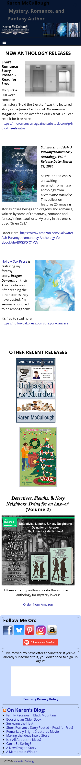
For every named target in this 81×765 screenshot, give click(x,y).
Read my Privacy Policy (40, 699)
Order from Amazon (38, 604)
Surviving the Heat (19, 723)
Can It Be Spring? (18, 743)
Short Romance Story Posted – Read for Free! (39, 727)
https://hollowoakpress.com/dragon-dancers (35, 323)
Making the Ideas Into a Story (27, 735)
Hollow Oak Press (14, 261)
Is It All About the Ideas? (23, 739)
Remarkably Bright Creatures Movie (32, 731)
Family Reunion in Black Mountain (31, 715)
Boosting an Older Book (23, 719)
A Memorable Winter (21, 752)
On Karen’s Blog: (26, 710)
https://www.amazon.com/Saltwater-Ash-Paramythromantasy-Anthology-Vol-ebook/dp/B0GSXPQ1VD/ (38, 238)
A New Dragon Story (21, 748)
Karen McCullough (24, 761)
